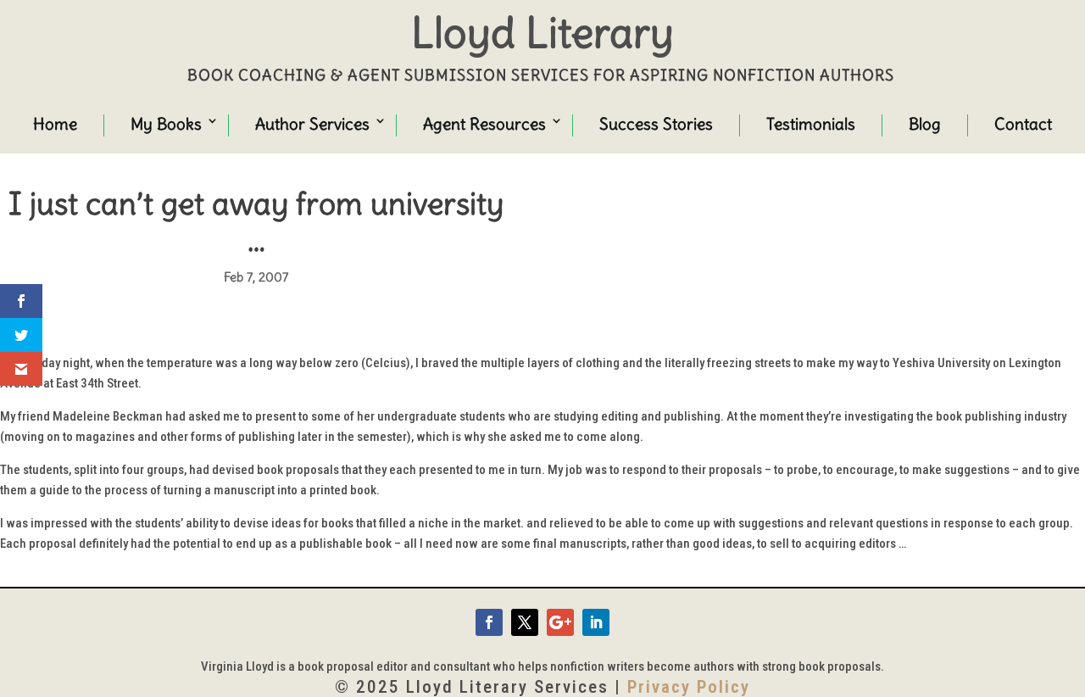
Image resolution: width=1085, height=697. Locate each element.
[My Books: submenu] (196, 123)
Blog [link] (925, 124)
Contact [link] (1023, 124)
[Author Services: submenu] (364, 123)
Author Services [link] (312, 124)
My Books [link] (166, 124)
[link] (489, 622)
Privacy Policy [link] (688, 687)
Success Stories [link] (656, 124)
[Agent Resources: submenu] (541, 123)
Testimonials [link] (810, 124)
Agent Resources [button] (484, 124)
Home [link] (55, 124)
